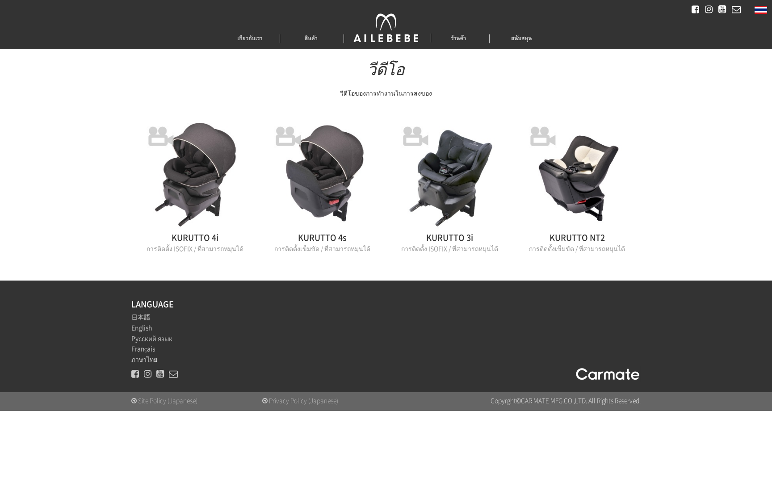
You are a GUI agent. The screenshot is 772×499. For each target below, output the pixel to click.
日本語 (140, 317)
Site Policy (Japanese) (167, 401)
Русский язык (151, 338)
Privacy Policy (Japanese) (303, 401)
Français (143, 349)
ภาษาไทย (144, 359)
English (141, 328)
